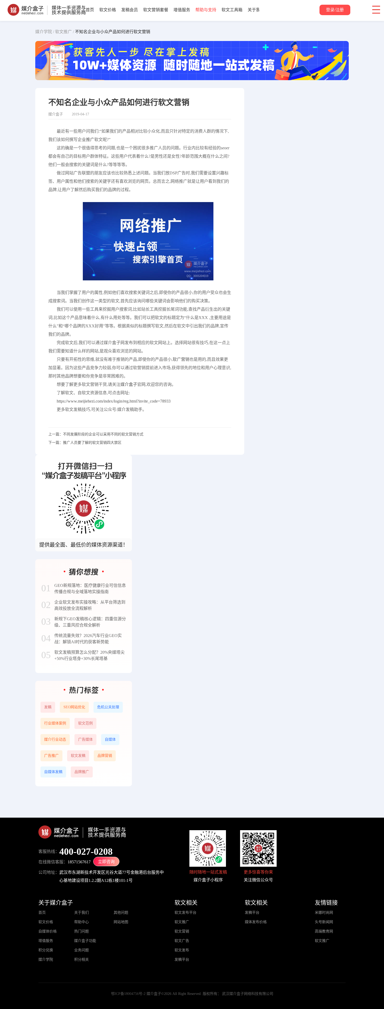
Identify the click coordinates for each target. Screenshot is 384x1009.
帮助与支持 (205, 10)
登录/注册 (335, 10)
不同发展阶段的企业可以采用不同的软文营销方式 (103, 434)
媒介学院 (45, 959)
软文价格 (107, 10)
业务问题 (81, 950)
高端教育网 (324, 931)
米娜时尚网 (324, 912)
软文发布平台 (185, 912)
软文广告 (181, 941)
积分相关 (81, 959)
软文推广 (181, 922)
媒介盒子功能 (85, 941)
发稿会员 (129, 10)
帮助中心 (81, 922)
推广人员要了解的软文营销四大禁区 (92, 443)
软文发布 (181, 950)
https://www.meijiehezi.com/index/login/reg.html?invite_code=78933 (114, 401)
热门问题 (81, 931)
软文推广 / (64, 31)
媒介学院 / (44, 31)
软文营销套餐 (155, 10)
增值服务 (181, 10)
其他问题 (121, 912)
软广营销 (181, 359)
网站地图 (121, 922)
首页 (90, 10)
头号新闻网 (324, 922)
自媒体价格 (47, 931)
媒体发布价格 (256, 922)
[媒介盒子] (47, 6)
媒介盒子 (128, 384)
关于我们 (256, 10)
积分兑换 (45, 950)
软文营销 (181, 931)
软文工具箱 (232, 10)
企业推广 (86, 139)
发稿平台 (181, 959)
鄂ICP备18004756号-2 (128, 994)
